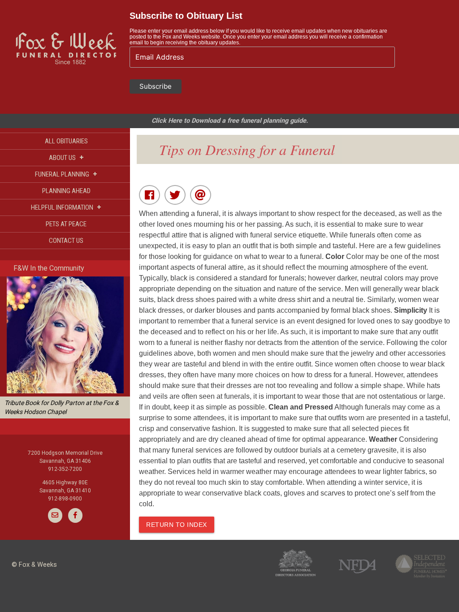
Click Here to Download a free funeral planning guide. (230, 121)
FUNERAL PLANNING (66, 174)
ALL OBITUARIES (66, 141)
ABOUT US (66, 157)
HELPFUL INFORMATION (66, 207)
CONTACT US (66, 241)
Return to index (176, 524)
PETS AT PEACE (66, 224)
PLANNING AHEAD (66, 191)
